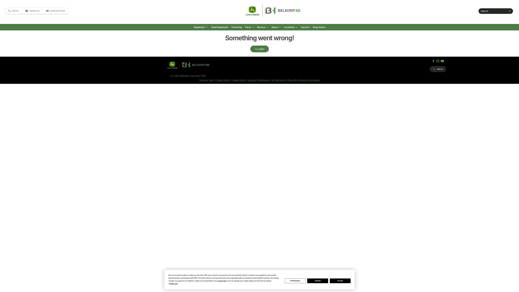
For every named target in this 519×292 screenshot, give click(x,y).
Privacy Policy (222, 80)
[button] (13, 10)
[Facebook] (433, 61)
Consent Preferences (259, 80)
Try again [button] (259, 49)
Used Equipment (219, 27)
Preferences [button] (173, 284)
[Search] (509, 11)
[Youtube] (442, 61)
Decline (318, 281)
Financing (237, 27)
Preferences (295, 281)
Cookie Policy (239, 80)
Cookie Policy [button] (222, 281)
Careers (305, 27)
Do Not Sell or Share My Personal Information (296, 80)
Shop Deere (319, 27)
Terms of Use (206, 80)
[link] (55, 10)
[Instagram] (438, 61)
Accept (340, 281)
